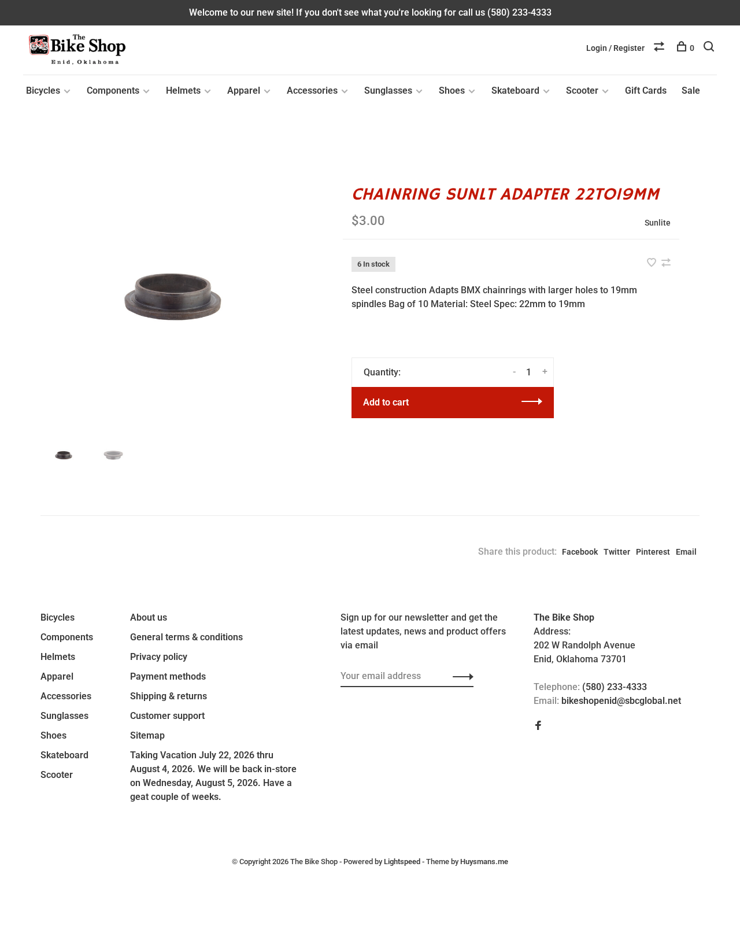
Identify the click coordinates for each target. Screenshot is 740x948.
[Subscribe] (459, 676)
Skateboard (515, 90)
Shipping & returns (168, 696)
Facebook (580, 551)
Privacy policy (158, 656)
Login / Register (615, 48)
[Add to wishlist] (652, 263)
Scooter (582, 90)
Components (113, 90)
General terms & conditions (186, 637)
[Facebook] (538, 726)
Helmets (183, 90)
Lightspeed (402, 861)
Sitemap (147, 735)
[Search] (710, 48)
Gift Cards (646, 90)
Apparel (243, 90)
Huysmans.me (484, 861)
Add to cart (386, 402)
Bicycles (43, 90)
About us (148, 617)
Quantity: (382, 372)
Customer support (167, 715)
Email (686, 551)
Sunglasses (388, 90)
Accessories (312, 90)
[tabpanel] (172, 296)
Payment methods (168, 676)
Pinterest (653, 551)
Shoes (452, 90)
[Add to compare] (666, 263)
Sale (691, 90)
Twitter (617, 551)
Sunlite (658, 222)
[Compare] (660, 48)
